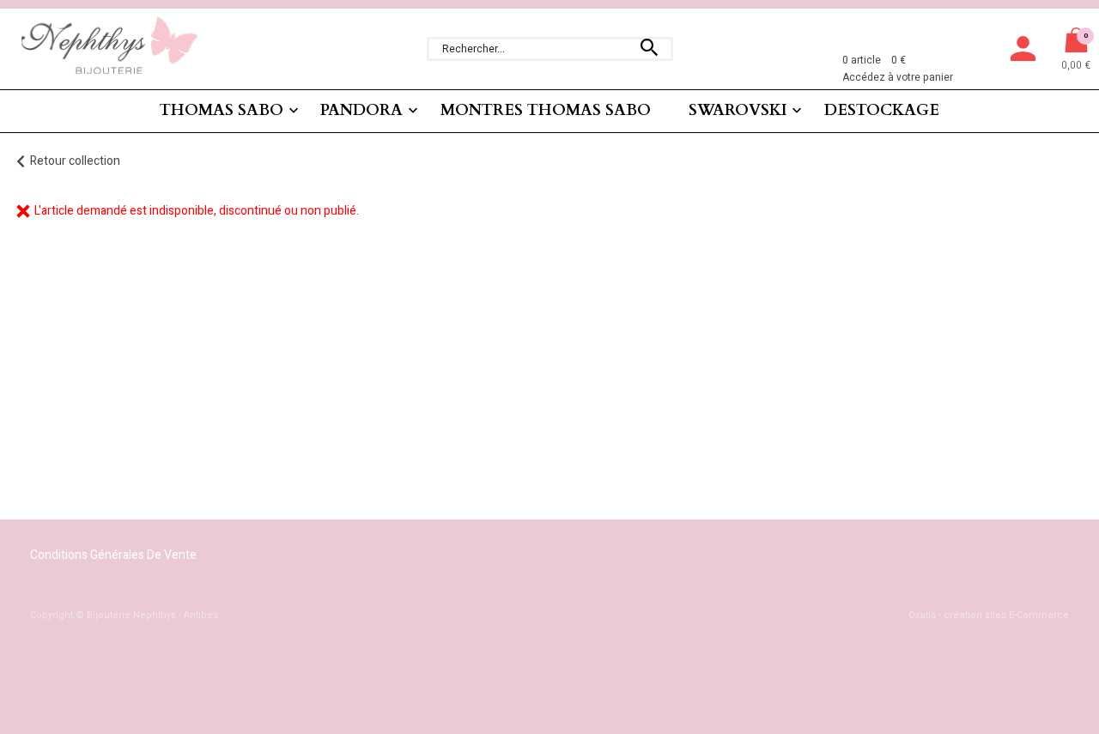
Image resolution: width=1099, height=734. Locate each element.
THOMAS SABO (221, 110)
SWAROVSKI (738, 110)
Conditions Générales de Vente (113, 555)
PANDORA (361, 110)
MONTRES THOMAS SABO (545, 110)
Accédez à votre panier (897, 77)
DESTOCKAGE (881, 110)
